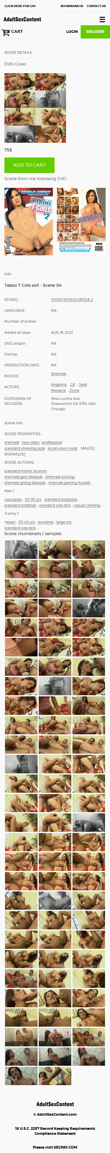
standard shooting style (24, 448)
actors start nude (62, 448)
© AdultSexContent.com (55, 1114)
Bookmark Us (72, 6)
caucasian (13, 499)
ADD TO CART (29, 165)
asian (11, 522)
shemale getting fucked (69, 483)
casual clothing (87, 505)
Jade (83, 384)
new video (30, 442)
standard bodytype (60, 499)
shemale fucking (60, 477)
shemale (11, 442)
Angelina (59, 384)
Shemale (58, 374)
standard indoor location (25, 471)
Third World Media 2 (72, 299)
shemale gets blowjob (23, 477)
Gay (20, 6)
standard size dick (55, 505)
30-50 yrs (33, 499)
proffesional (52, 442)
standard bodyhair (20, 505)
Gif (72, 384)
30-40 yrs (26, 522)
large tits (64, 522)
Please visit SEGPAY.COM (55, 1147)
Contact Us (96, 6)
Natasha (58, 390)
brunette (45, 522)
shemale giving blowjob (24, 483)
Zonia (74, 390)
